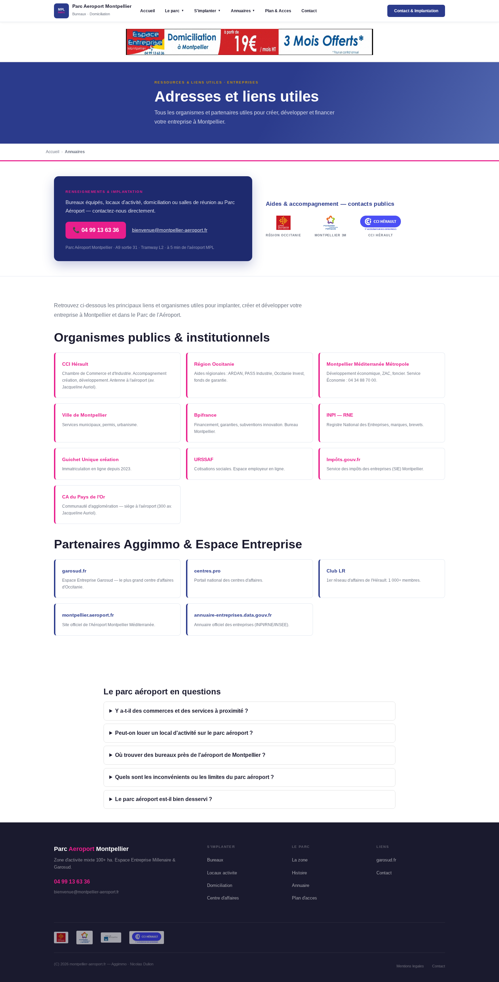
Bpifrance (205, 415)
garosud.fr (74, 571)
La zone (300, 859)
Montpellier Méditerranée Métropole (368, 364)
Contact (309, 10)
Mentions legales (410, 966)
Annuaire (300, 885)
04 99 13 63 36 (72, 882)
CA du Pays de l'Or (83, 496)
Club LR (336, 571)
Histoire (299, 872)
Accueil (147, 10)
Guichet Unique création (90, 459)
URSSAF (204, 459)
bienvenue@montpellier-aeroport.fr (169, 230)
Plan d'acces (304, 898)
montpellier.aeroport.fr (88, 615)
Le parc (174, 10)
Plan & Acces (278, 10)
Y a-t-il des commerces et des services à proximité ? (181, 711)
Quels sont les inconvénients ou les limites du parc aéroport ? (194, 777)
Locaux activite (222, 872)
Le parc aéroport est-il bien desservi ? (163, 799)
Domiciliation (219, 885)
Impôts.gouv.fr (343, 459)
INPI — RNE (340, 415)
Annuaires (243, 10)
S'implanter (207, 10)
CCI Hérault (75, 364)
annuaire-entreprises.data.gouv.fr (233, 615)
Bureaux (215, 859)
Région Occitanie (214, 364)
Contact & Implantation (416, 10)
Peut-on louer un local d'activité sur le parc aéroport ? (184, 733)
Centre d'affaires (223, 898)
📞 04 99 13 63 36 (96, 230)
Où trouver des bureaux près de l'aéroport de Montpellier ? (190, 755)
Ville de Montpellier (84, 415)
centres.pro (207, 571)
